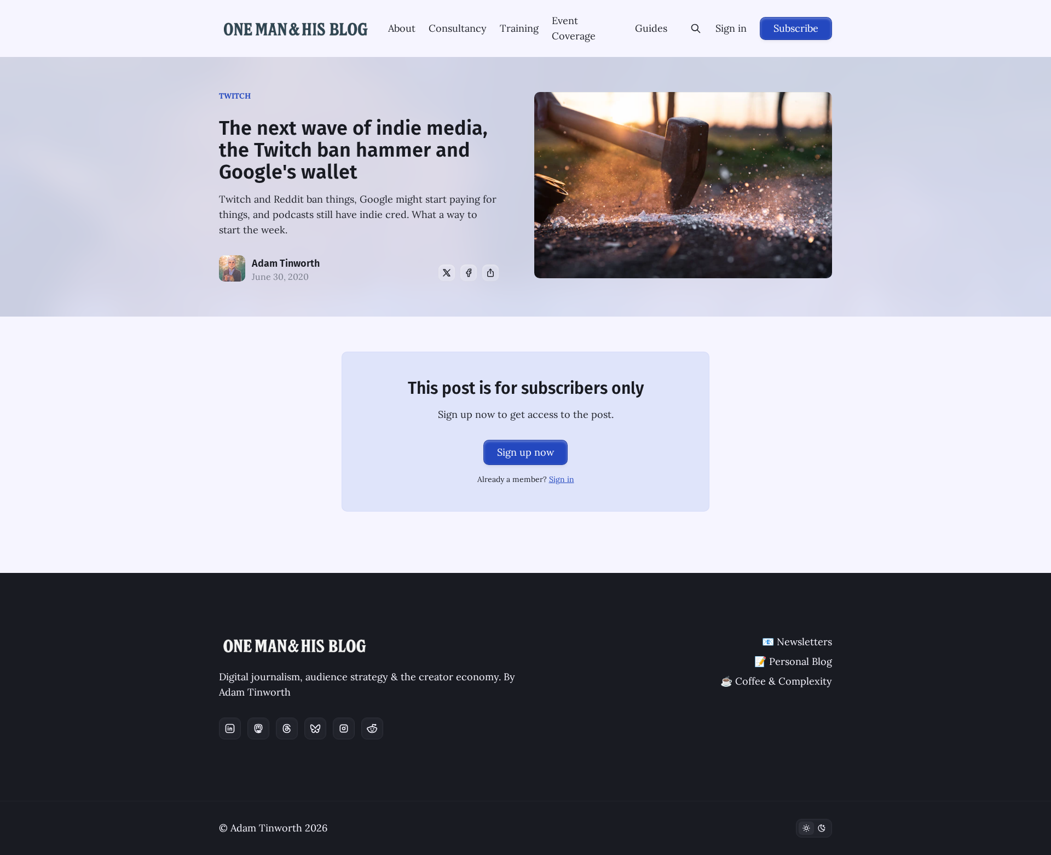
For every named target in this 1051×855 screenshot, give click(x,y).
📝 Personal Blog (793, 661)
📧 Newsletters (797, 641)
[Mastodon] (258, 728)
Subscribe (795, 28)
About (401, 28)
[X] (446, 273)
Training (519, 28)
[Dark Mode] (814, 828)
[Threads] (287, 728)
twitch (235, 96)
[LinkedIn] (230, 728)
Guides (651, 28)
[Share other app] (490, 273)
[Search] (696, 28)
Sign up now (525, 452)
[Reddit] (372, 728)
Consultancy (458, 28)
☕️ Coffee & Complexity (776, 681)
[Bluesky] (315, 728)
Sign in (731, 28)
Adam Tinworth (286, 263)
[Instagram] (344, 728)
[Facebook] (468, 273)
